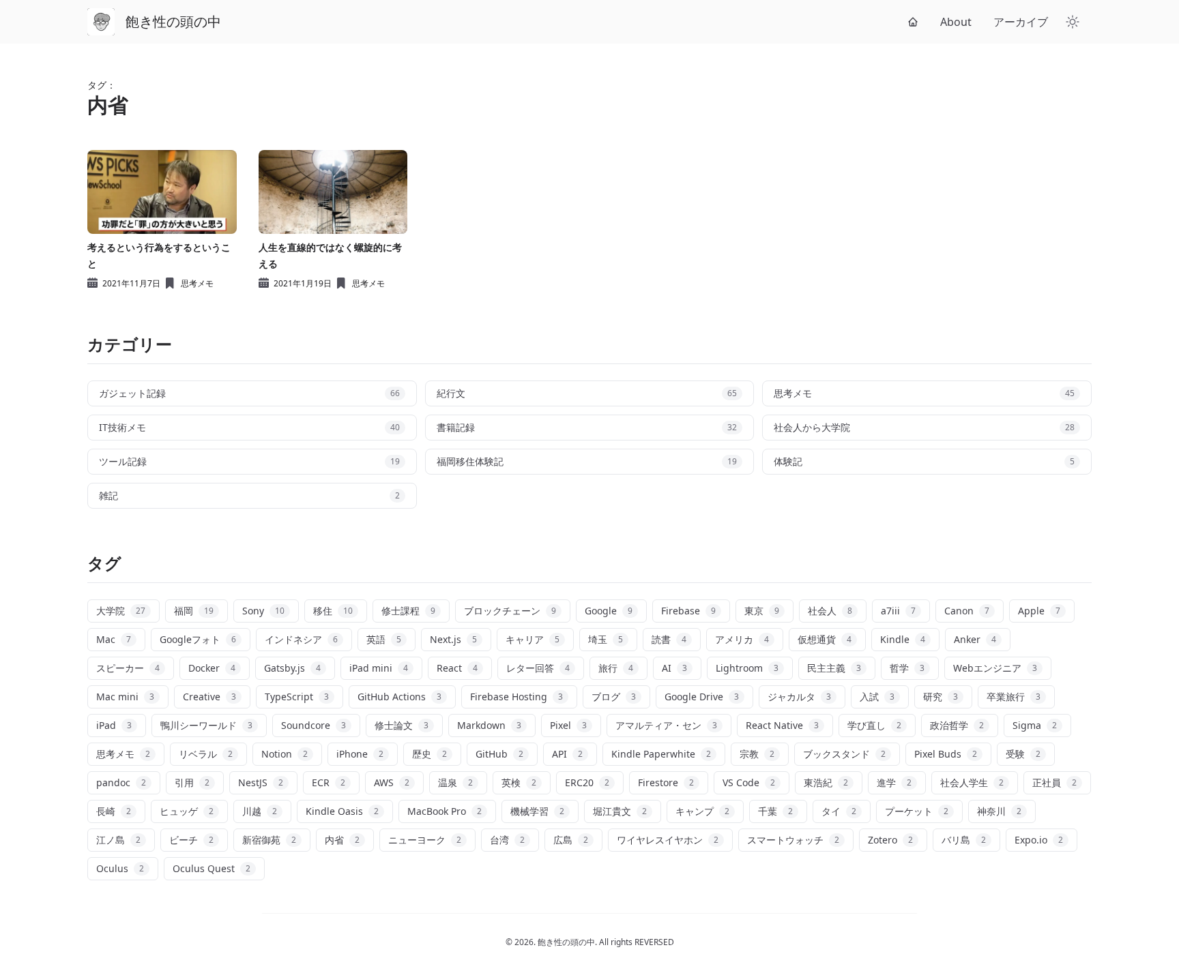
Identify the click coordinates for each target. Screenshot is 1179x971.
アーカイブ (1020, 21)
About (956, 21)
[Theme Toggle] (1072, 22)
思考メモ (197, 283)
